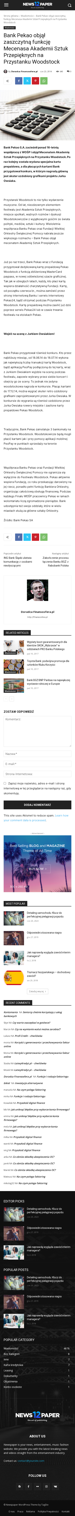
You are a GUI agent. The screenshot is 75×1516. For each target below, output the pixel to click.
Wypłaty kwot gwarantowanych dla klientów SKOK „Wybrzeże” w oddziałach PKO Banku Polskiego (47, 646)
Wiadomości (27, 15)
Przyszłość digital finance (31, 1103)
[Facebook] (18, 80)
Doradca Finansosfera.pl (24, 71)
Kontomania (11, 1012)
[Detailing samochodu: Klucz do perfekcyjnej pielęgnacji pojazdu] (14, 918)
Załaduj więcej (36, 991)
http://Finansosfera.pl (37, 617)
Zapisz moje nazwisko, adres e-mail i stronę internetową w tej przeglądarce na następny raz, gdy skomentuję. (37, 788)
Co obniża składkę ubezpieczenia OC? (33, 1156)
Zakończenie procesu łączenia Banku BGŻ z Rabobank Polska (56, 561)
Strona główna (11, 15)
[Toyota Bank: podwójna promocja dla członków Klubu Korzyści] (14, 666)
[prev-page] (6, 699)
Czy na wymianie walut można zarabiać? (37, 1029)
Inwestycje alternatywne (29, 1083)
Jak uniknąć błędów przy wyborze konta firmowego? (40, 1109)
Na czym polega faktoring (31, 1089)
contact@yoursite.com (31, 1460)
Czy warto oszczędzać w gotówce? (31, 1022)
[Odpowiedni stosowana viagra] (14, 938)
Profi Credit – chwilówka (28, 1035)
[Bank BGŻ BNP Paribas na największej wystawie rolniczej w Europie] (14, 685)
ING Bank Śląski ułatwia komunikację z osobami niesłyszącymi (18, 561)
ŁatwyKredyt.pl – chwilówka (30, 1063)
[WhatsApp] (44, 80)
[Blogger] (19, 1486)
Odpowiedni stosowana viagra (44, 932)
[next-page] (11, 699)
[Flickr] (37, 1486)
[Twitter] (27, 80)
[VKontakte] (55, 1486)
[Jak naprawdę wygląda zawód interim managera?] (14, 958)
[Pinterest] (35, 80)
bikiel (7, 1083)
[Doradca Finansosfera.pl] (6, 71)
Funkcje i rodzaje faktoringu (52, 1076)
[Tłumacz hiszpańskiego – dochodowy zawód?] (14, 978)
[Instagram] (46, 1486)
